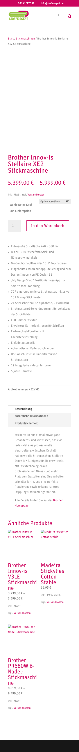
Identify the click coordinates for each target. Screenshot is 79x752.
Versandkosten (36, 194)
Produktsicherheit (26, 423)
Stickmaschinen (25, 38)
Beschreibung (23, 408)
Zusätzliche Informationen (31, 416)
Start (11, 38)
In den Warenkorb (47, 226)
